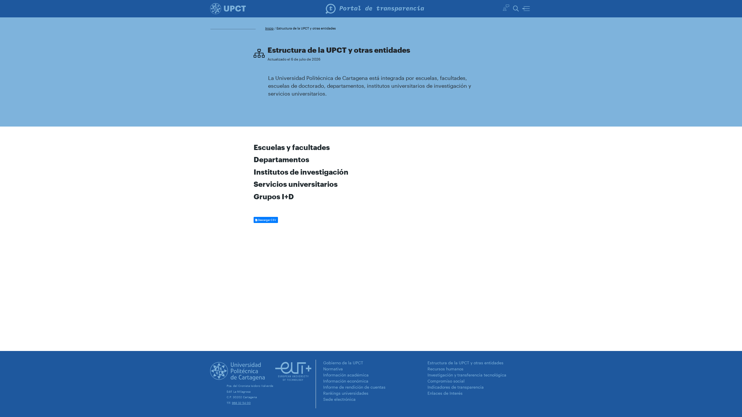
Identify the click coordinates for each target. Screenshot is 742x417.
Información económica (345, 380)
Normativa (333, 368)
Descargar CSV (266, 220)
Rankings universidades (345, 393)
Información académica (346, 374)
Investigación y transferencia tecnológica (467, 374)
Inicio (269, 28)
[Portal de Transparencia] (374, 9)
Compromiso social (446, 380)
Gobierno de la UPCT (343, 362)
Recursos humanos (445, 368)
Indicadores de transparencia (456, 387)
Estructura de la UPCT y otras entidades (465, 362)
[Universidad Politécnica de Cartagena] (228, 8)
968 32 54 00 (241, 403)
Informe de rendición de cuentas (354, 387)
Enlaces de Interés (445, 393)
